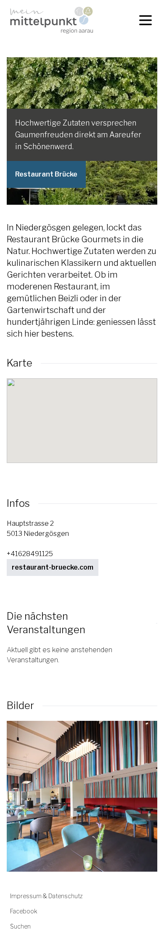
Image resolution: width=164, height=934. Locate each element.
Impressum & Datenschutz (46, 895)
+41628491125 (30, 554)
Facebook (23, 911)
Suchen (20, 926)
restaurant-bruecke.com (52, 567)
